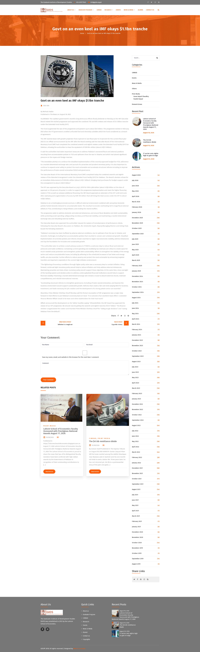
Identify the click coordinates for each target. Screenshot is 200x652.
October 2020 (137, 543)
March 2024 (136, 324)
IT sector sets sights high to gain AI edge (150, 154)
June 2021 (135, 500)
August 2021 (136, 489)
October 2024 (137, 287)
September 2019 (137, 559)
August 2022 (136, 425)
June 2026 (135, 186)
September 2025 (137, 234)
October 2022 (137, 415)
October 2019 (136, 553)
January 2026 (136, 212)
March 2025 (136, 260)
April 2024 (135, 319)
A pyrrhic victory (117, 323)
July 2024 (135, 303)
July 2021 (135, 495)
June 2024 (135, 308)
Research (108, 10)
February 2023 (137, 393)
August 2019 (136, 564)
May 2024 (135, 314)
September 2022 (138, 420)
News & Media (128, 10)
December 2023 (137, 340)
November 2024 (137, 282)
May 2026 (135, 191)
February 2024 (137, 329)
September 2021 (137, 484)
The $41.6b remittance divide (103, 441)
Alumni (140, 10)
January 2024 (136, 335)
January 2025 (136, 271)
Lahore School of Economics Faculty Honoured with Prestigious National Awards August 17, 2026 (60, 431)
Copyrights (86, 639)
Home (82, 33)
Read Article (49, 471)
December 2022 (137, 404)
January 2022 (136, 463)
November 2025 (137, 223)
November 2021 (137, 473)
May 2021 (135, 505)
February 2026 (137, 207)
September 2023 (138, 356)
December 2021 (137, 468)
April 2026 (135, 196)
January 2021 (136, 527)
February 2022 (137, 457)
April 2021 (135, 511)
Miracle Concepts (79, 648)
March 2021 (136, 516)
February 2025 (137, 266)
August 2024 (136, 298)
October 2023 (137, 351)
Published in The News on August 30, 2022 (56, 114)
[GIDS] (52, 10)
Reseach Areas (137, 104)
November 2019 (137, 548)
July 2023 (135, 367)
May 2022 (135, 441)
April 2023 (135, 383)
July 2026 (135, 180)
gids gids (46, 106)
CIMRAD (99, 10)
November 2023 (137, 345)
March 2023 (136, 388)
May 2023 (135, 377)
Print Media (49, 426)
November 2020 (137, 537)
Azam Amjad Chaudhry (141, 96)
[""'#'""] (42, 629)
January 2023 (136, 399)
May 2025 (135, 250)
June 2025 (135, 244)
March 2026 (136, 202)
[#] (151, 2)
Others (134, 89)
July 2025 (135, 239)
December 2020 (137, 532)
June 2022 (135, 436)
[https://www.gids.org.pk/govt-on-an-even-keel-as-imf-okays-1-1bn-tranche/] (125, 316)
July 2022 (135, 431)
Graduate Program (85, 10)
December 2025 (137, 218)
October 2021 (136, 479)
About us (70, 10)
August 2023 (136, 361)
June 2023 (135, 372)
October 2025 (136, 228)
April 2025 (135, 255)
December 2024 (137, 276)
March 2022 (136, 452)
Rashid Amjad (138, 99)
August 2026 (136, 175)
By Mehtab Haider (47, 111)
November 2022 (137, 409)
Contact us (150, 10)
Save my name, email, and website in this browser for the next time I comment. (70, 357)
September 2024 (138, 292)
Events (118, 10)
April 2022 (135, 447)
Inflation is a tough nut (65, 323)
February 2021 (137, 521)
